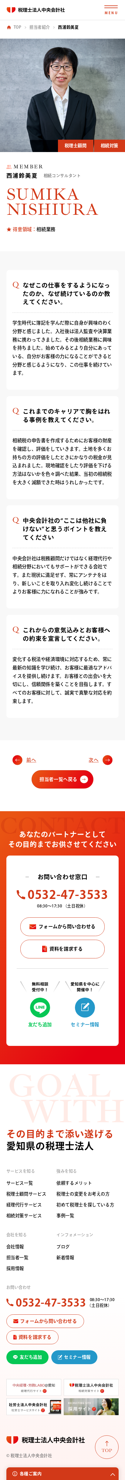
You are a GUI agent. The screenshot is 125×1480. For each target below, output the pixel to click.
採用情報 (15, 1268)
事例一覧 (65, 1215)
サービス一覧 (19, 1183)
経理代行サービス (24, 1204)
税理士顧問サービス (26, 1194)
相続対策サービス (24, 1215)
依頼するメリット (74, 1183)
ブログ (63, 1246)
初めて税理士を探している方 (85, 1204)
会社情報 (15, 1246)
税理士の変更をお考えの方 (83, 1194)
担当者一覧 (17, 1257)
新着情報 (65, 1257)
